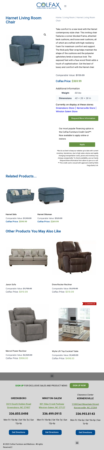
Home (58, 17)
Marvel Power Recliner (16, 351)
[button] (45, 34)
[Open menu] (65, 6)
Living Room (69, 17)
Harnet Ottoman (44, 214)
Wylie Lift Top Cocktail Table (65, 351)
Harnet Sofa (11, 214)
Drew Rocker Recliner (62, 284)
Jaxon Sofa (11, 284)
